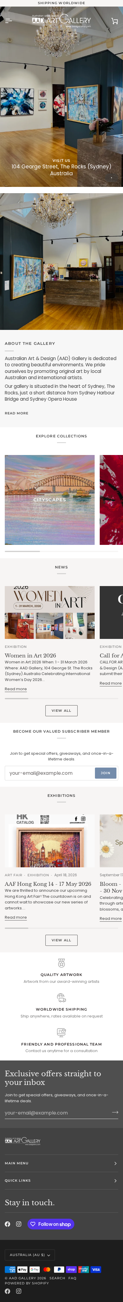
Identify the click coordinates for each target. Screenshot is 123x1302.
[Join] (113, 1112)
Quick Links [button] (18, 1180)
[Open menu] (14, 21)
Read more (16, 413)
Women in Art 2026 (30, 656)
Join (105, 773)
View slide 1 (111, 177)
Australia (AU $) (27, 1255)
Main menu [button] (17, 1163)
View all (61, 710)
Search (57, 1278)
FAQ (72, 1278)
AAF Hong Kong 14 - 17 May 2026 (48, 884)
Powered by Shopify (27, 1283)
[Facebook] (7, 1224)
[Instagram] (18, 1224)
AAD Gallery (22, 1278)
